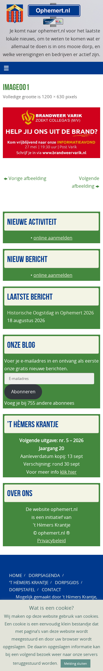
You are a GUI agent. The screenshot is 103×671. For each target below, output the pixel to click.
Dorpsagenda (44, 575)
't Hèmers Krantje (79, 597)
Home (15, 575)
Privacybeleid (51, 540)
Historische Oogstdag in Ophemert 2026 (50, 313)
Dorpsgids (67, 582)
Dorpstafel (22, 589)
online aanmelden (52, 238)
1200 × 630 (53, 96)
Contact (51, 589)
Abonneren (23, 391)
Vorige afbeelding (27, 178)
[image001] (51, 132)
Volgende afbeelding (85, 182)
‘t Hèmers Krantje (28, 582)
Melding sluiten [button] (75, 663)
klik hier (68, 472)
